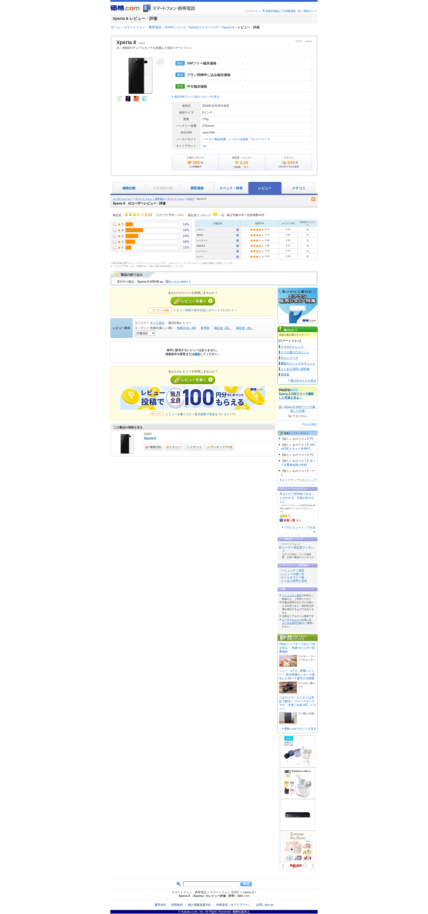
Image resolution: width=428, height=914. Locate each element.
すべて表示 (157, 323)
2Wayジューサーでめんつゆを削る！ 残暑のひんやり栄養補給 (297, 647)
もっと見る (310, 424)
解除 (197, 354)
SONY (298, 41)
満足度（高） (222, 328)
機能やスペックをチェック (298, 363)
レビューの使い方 (292, 574)
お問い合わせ (265, 904)
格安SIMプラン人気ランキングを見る (196, 96)
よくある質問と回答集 (295, 369)
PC (312, 438)
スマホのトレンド (292, 346)
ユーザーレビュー (122, 198)
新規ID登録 (272, 11)
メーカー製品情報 (214, 139)
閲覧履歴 (290, 11)
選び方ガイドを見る (303, 380)
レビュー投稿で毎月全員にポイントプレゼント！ (205, 310)
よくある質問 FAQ (292, 623)
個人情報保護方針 (199, 904)
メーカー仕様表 (238, 139)
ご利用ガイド (309, 11)
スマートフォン (175, 198)
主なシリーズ (289, 357)
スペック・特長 (231, 188)
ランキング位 (221, 447)
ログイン (255, 11)
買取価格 (197, 188)
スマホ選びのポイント (295, 352)
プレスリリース (260, 139)
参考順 (205, 328)
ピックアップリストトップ (299, 480)
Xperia (308, 41)
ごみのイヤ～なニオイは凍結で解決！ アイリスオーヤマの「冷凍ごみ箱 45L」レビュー (298, 703)
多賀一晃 (289, 520)
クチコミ (299, 188)
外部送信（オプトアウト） (233, 904)
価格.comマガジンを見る (300, 728)
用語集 (285, 374)
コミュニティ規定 (292, 570)
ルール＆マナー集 (292, 577)
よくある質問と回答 (294, 581)
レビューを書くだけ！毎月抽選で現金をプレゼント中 (200, 414)
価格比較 (129, 188)
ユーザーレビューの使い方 (296, 619)
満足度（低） (244, 328)
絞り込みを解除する (180, 281)
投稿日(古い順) (186, 328)
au (204, 146)
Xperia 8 (150, 438)
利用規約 (177, 904)
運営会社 (160, 904)
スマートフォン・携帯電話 (150, 198)
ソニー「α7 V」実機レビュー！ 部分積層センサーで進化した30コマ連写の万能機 (297, 674)
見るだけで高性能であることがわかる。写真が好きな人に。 (297, 497)
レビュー (175, 447)
